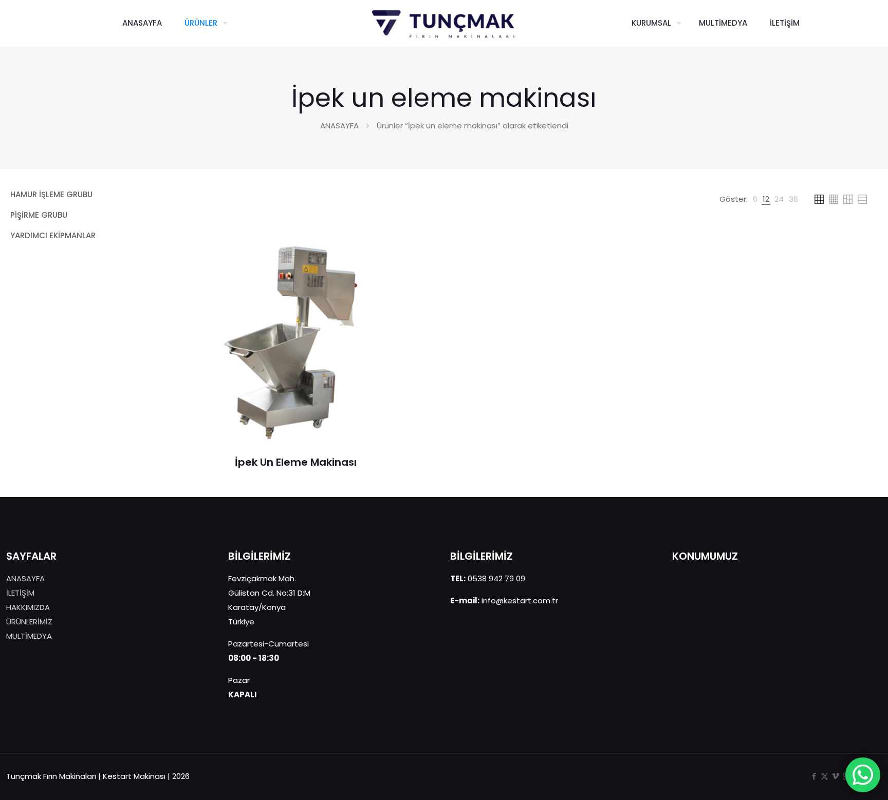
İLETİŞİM (20, 592)
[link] (755, 199)
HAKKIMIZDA (28, 607)
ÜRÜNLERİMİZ (29, 621)
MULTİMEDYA (29, 636)
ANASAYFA (339, 125)
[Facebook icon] (814, 776)
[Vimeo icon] (835, 776)
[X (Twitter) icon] (824, 776)
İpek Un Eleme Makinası (296, 462)
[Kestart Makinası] (444, 23)
